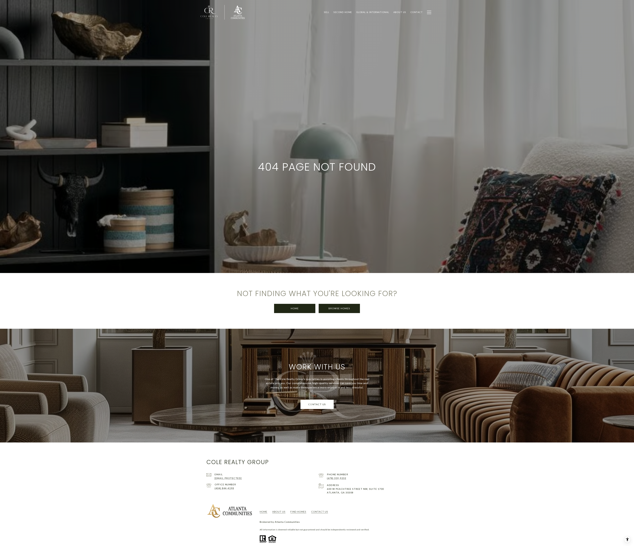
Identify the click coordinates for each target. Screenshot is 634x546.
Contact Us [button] (317, 404)
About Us (278, 511)
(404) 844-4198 (224, 488)
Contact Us (319, 511)
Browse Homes (339, 308)
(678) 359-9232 (336, 478)
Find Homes (298, 511)
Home (295, 308)
